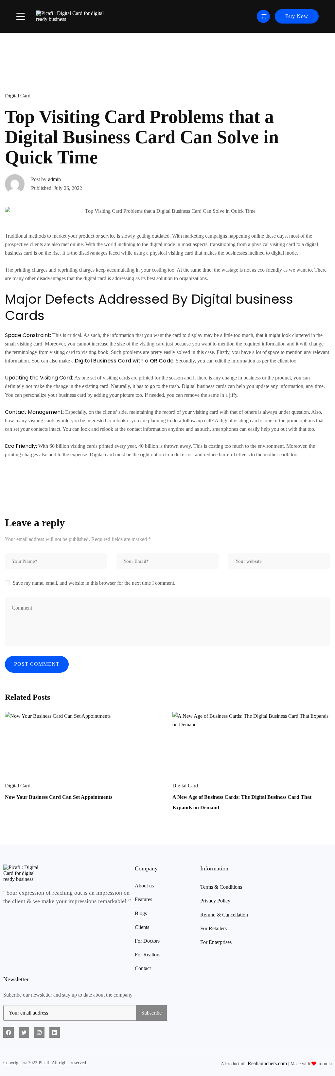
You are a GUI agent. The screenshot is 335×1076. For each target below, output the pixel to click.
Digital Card (17, 95)
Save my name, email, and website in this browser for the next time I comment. (94, 583)
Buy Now (296, 16)
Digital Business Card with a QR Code (124, 360)
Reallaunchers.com (267, 1063)
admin (54, 179)
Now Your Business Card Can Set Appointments (58, 797)
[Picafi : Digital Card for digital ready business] (72, 16)
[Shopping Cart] (263, 16)
